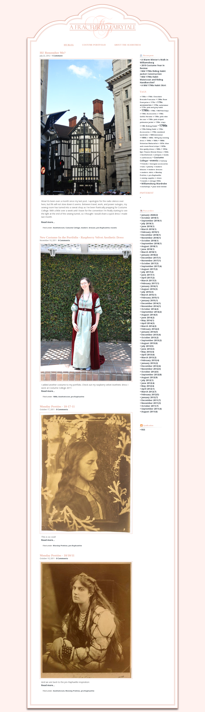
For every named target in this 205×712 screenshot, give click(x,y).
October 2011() (149, 405)
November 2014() (151, 306)
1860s (155, 141)
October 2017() (149, 263)
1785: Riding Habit (149, 126)
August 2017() (149, 269)
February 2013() (150, 360)
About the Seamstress (127, 45)
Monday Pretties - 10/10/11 (57, 555)
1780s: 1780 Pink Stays (160, 111)
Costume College (72, 228)
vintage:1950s (155, 181)
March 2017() (148, 280)
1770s (153, 102)
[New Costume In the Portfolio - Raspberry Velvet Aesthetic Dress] (86, 380)
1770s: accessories (151, 103)
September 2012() (151, 374)
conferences (146, 158)
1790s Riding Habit (148, 129)
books (166, 155)
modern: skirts (147, 172)
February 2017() (150, 283)
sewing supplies (148, 178)
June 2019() (147, 226)
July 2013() (147, 346)
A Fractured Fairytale (102, 27)
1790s (163, 125)
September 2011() (151, 408)
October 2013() (149, 337)
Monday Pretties (60, 545)
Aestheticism (59, 228)
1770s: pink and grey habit (152, 107)
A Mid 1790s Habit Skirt (153, 85)
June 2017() (147, 274)
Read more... (48, 222)
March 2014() (148, 326)
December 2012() (151, 366)
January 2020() (149, 214)
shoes (159, 178)
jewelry (150, 167)
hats (143, 167)
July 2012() (147, 380)
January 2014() (149, 331)
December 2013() (151, 334)
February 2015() (150, 297)
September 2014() (151, 311)
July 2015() (147, 291)
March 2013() (148, 357)
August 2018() (149, 246)
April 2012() (148, 388)
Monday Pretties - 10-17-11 (57, 406)
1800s (144, 137)
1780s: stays (161, 122)
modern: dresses (88, 228)
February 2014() (150, 328)
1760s (143, 97)
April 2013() (148, 354)
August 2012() (149, 377)
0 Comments (64, 240)
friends (144, 164)
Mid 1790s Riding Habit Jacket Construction (153, 72)
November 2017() (151, 260)
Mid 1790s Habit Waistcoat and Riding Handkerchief (151, 79)
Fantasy (163, 161)
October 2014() (149, 309)
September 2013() (151, 340)
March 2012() (148, 391)
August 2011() (149, 411)
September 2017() (151, 266)
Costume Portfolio (94, 45)
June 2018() (147, 249)
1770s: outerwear (161, 105)
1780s (145, 110)
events (154, 160)
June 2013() (147, 348)
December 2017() (151, 257)
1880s (55, 396)
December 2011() (151, 400)
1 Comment (57, 55)
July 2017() (147, 271)
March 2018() (148, 252)
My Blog (69, 45)
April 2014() (148, 323)
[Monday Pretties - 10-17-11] (86, 533)
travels (114, 228)
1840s (149, 141)
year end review (159, 186)
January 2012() (149, 397)
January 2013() (149, 363)
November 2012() (151, 368)
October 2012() (149, 371)
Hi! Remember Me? (53, 52)
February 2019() (150, 232)
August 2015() (149, 289)
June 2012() (147, 383)
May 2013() (147, 351)
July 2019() (147, 223)
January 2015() (149, 300)
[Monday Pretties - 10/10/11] (86, 678)
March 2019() (148, 229)
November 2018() (151, 237)
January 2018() (149, 254)
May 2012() (147, 386)
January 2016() (149, 286)
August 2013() (149, 343)
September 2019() (151, 220)
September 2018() (151, 243)
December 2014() (151, 303)
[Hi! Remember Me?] (86, 195)
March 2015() (148, 294)
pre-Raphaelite (103, 228)
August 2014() (149, 314)
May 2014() (147, 320)
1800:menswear (156, 135)
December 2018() (151, 234)
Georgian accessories (159, 164)
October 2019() (149, 217)
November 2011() (151, 403)
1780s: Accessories (149, 114)
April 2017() (148, 277)
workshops (145, 187)
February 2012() (150, 394)
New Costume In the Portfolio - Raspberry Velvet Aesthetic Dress (82, 237)
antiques (158, 155)
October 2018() (149, 240)
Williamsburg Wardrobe (154, 183)
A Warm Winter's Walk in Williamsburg (154, 61)
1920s (166, 152)
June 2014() (147, 317)
